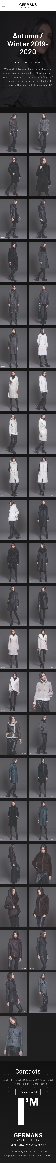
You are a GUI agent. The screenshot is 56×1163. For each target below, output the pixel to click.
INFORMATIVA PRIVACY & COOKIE (28, 1145)
